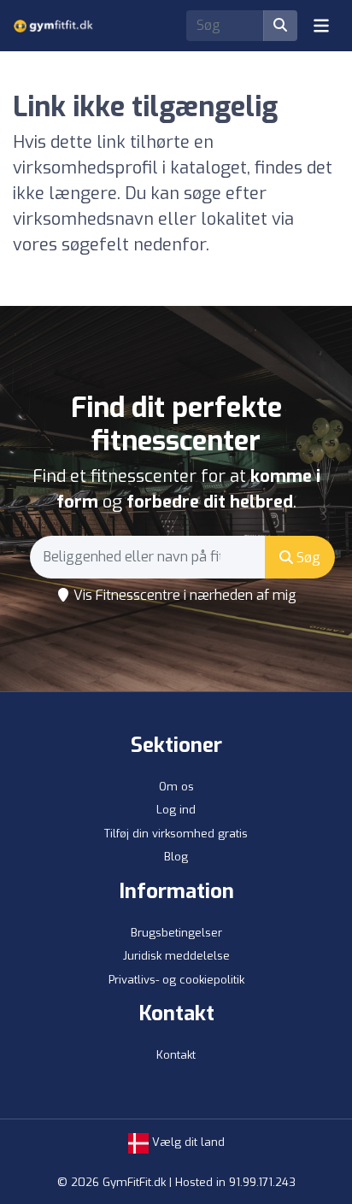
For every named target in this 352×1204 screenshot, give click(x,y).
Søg (306, 558)
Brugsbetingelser (176, 932)
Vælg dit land (187, 1142)
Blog (176, 856)
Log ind (176, 809)
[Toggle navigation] (321, 26)
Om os (176, 786)
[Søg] (280, 25)
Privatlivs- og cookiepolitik (176, 979)
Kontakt (176, 1055)
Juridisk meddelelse (176, 956)
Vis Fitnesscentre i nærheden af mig (183, 595)
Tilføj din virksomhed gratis (176, 833)
